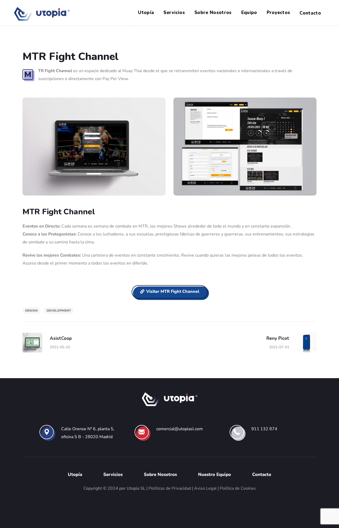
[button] (170, 292)
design (31, 310)
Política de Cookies (238, 488)
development (59, 310)
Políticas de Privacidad (170, 488)
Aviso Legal (205, 488)
